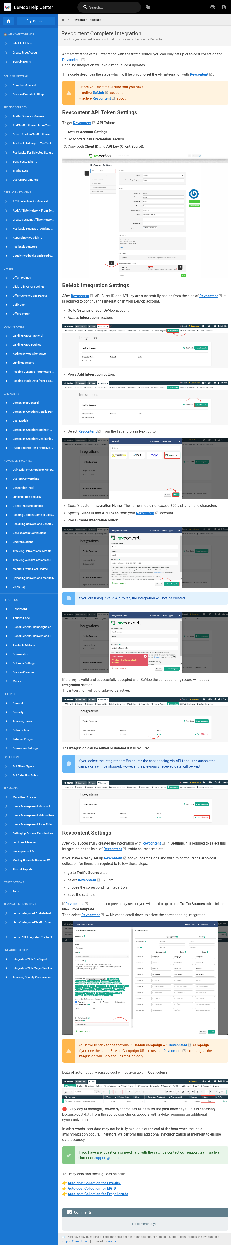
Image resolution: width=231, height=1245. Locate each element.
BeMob (98, 93)
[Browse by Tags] (148, 7)
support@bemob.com (111, 1158)
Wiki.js (112, 1241)
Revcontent (71, 60)
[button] (212, 7)
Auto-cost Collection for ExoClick (94, 1183)
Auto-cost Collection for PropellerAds (98, 1194)
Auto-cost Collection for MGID (92, 1188)
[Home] (8, 21)
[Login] (223, 7)
